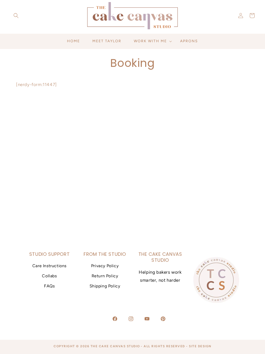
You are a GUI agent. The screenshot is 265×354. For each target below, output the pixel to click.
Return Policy (105, 275)
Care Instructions (49, 265)
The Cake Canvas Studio (115, 346)
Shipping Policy (105, 286)
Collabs (49, 275)
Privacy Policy (105, 265)
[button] (16, 15)
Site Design (200, 346)
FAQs (49, 286)
